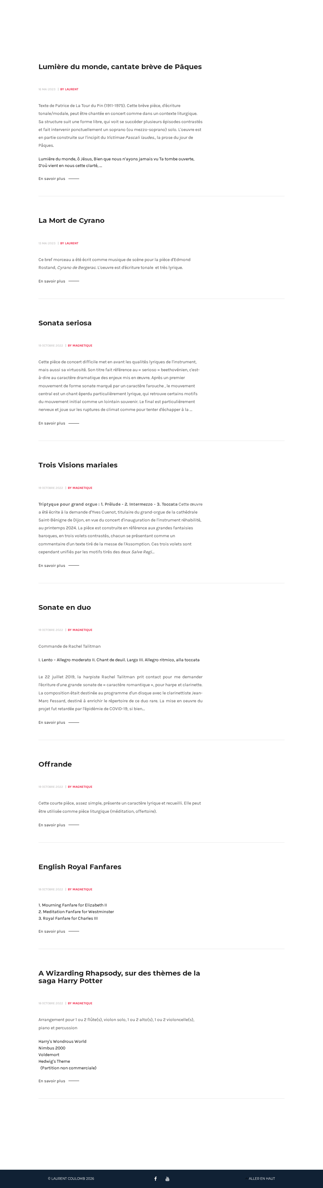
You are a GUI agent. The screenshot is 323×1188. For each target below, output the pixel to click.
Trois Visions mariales (78, 465)
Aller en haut (262, 1179)
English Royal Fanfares (79, 867)
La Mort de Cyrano (71, 220)
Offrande (55, 764)
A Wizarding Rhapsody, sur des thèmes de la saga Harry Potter (119, 977)
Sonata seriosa (65, 323)
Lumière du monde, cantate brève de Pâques (120, 67)
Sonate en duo (64, 607)
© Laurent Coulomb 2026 (71, 1179)
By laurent (69, 89)
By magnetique (80, 345)
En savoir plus (51, 178)
